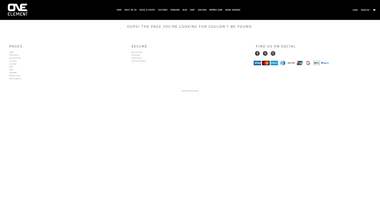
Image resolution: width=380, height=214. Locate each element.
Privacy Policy (136, 58)
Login (355, 10)
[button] (374, 10)
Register (365, 10)
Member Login (14, 76)
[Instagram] (273, 53)
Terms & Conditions (138, 61)
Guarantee (135, 55)
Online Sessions (15, 79)
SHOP (11, 70)
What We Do (14, 55)
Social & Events (15, 58)
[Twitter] (265, 53)
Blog (11, 67)
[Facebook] (257, 53)
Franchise (13, 64)
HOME (11, 52)
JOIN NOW (13, 73)
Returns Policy (136, 52)
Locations (13, 61)
